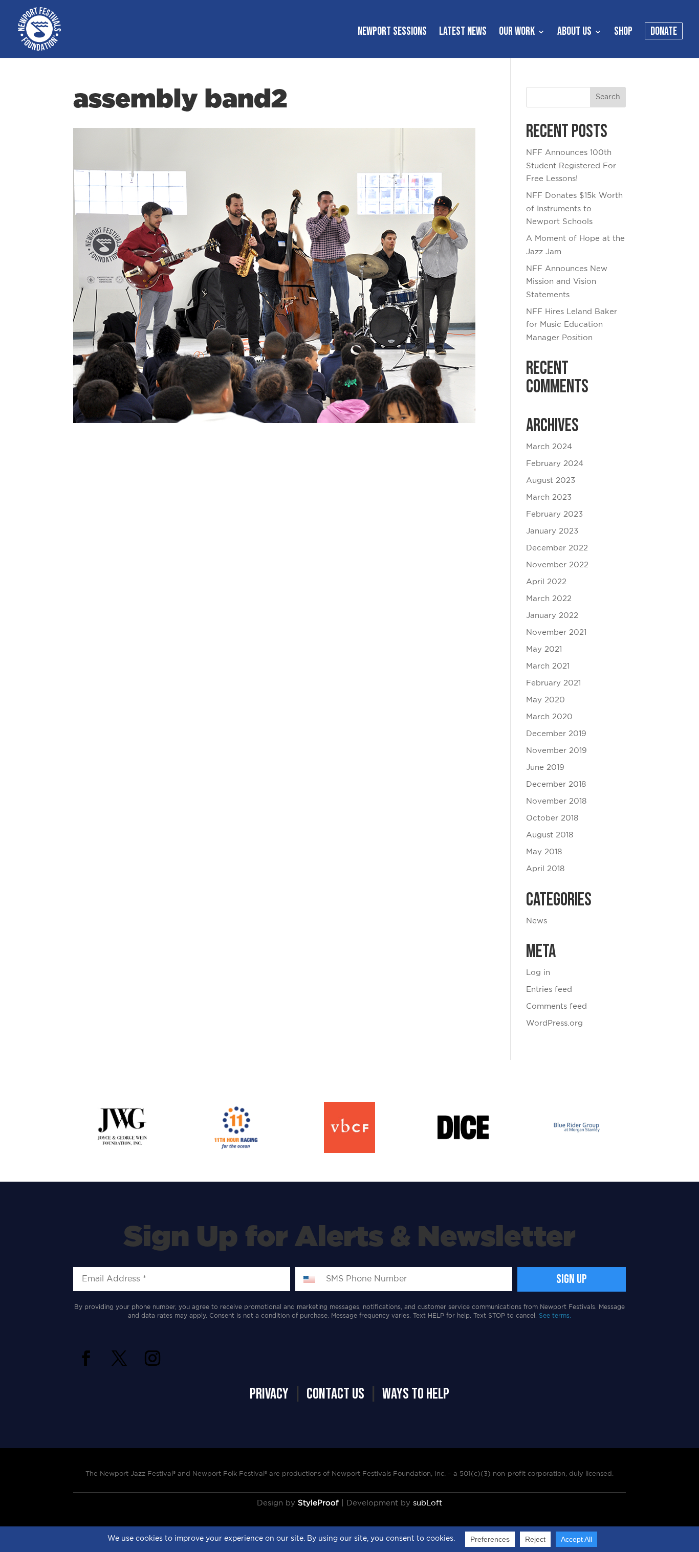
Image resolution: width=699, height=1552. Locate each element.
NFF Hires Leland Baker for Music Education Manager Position (571, 325)
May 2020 (545, 700)
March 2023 (549, 497)
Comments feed (556, 1006)
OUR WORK (517, 33)
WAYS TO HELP (415, 1394)
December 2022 (557, 548)
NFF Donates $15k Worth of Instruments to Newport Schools (574, 209)
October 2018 (552, 818)
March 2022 (549, 599)
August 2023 (550, 480)
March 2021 (548, 666)
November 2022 (557, 565)
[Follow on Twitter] (119, 1358)
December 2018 (556, 784)
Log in (538, 973)
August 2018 (549, 835)
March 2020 (549, 717)
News (536, 921)
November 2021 (556, 632)
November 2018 (556, 801)
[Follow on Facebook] (86, 1358)
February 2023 (554, 514)
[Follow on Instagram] (152, 1358)
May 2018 (544, 852)
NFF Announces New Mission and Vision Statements (566, 282)
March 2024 (549, 447)
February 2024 (554, 464)
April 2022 (546, 582)
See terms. (555, 1316)
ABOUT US (574, 33)
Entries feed (549, 989)
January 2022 (552, 615)
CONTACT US (335, 1394)
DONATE (663, 33)
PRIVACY (269, 1394)
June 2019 (545, 767)
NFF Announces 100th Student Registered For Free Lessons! (571, 166)
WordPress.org (554, 1023)
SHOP (623, 33)
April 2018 (545, 869)
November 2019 (556, 751)
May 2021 (544, 649)
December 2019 (556, 734)
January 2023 (552, 531)
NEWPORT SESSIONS (392, 33)
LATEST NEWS (463, 33)
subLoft (427, 1503)
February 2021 (553, 683)
